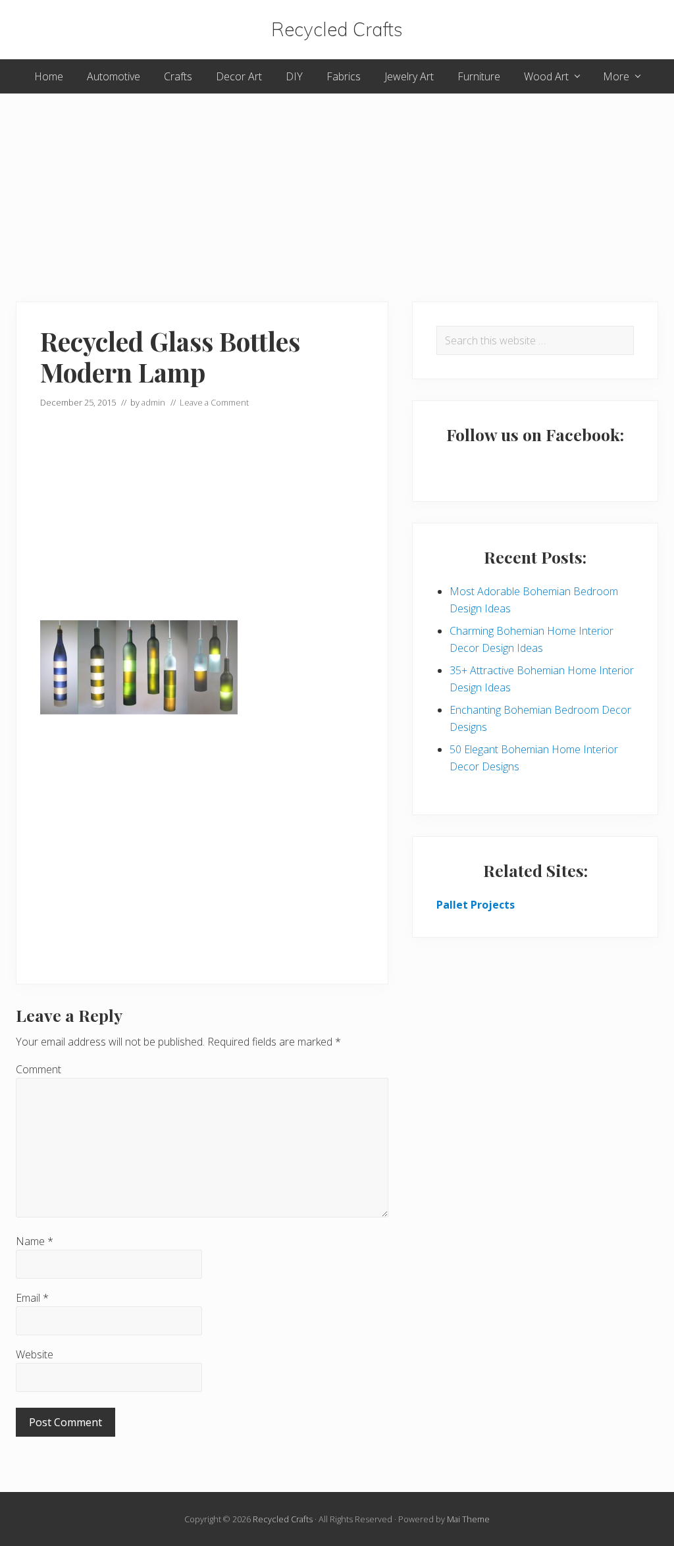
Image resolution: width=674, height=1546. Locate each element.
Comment (38, 1069)
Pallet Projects (475, 904)
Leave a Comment (214, 402)
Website (34, 1354)
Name (34, 1241)
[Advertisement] (337, 185)
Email (32, 1298)
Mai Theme (468, 1519)
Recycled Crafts (337, 29)
